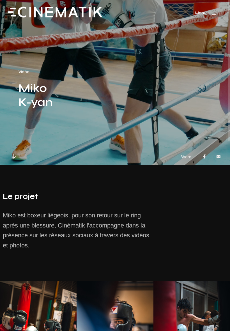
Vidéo (24, 71)
